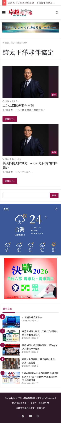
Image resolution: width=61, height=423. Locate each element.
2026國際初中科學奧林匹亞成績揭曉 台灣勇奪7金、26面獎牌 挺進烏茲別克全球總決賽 (40, 376)
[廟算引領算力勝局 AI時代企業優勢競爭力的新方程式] (11, 336)
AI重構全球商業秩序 (32, 317)
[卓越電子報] (20, 12)
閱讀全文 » (10, 118)
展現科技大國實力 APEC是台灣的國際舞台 (30, 165)
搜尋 (54, 195)
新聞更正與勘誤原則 (25, 408)
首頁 (6, 42)
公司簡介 (32, 403)
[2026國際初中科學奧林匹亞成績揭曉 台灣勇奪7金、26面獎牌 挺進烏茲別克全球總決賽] (11, 377)
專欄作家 (41, 408)
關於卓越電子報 (19, 403)
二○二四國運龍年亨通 (18, 105)
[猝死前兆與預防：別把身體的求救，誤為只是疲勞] (11, 363)
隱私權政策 (44, 403)
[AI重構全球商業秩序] (11, 322)
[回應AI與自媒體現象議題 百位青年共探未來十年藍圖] (11, 349)
